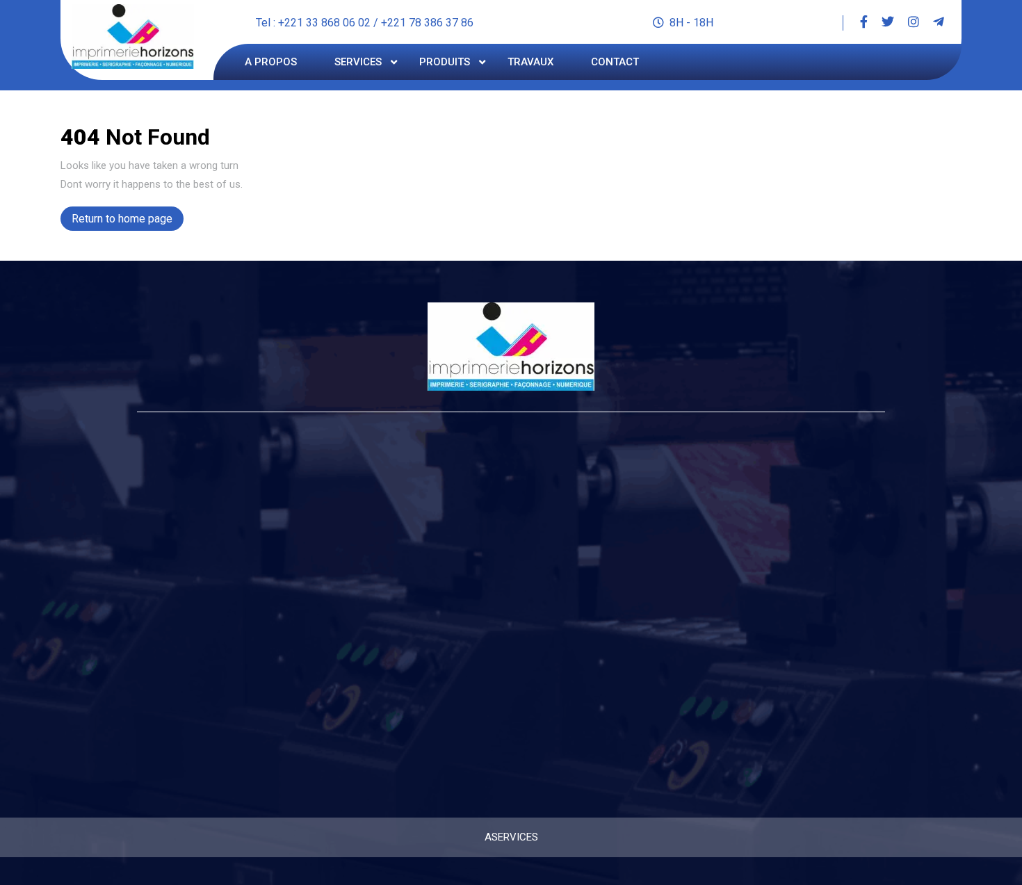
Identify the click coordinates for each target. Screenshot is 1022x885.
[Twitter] (888, 23)
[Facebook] (863, 23)
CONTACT (615, 62)
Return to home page (128, 215)
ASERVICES (511, 837)
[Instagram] (913, 23)
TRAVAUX (530, 62)
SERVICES (358, 62)
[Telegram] (938, 23)
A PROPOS (271, 62)
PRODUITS (444, 62)
